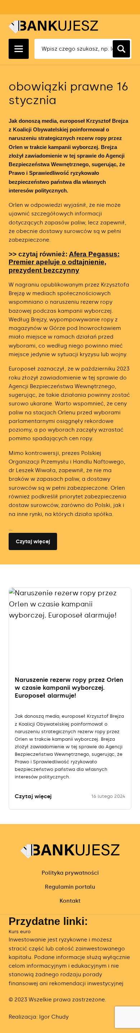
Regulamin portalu (70, 887)
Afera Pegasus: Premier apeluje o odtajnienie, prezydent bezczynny (64, 262)
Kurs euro (20, 931)
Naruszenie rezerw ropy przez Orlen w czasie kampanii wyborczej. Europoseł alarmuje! (69, 687)
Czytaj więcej (33, 542)
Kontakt (70, 901)
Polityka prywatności (70, 873)
